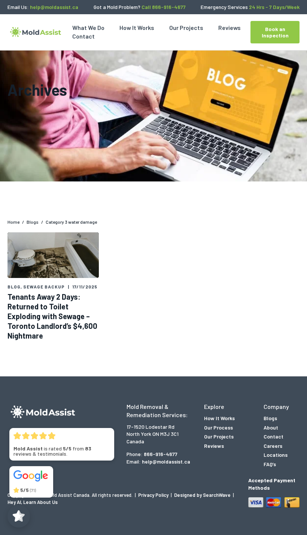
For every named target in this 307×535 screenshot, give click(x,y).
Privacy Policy (154, 495)
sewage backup (44, 286)
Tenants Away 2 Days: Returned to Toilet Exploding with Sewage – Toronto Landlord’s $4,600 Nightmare (52, 316)
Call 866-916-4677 (164, 7)
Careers (273, 446)
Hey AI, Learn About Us (32, 502)
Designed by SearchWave (203, 495)
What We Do (88, 27)
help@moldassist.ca (54, 7)
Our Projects (186, 27)
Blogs (270, 418)
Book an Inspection (275, 32)
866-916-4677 (160, 454)
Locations (276, 455)
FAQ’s (270, 464)
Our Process (218, 427)
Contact (83, 36)
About (271, 427)
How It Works (136, 27)
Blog (14, 286)
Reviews (229, 27)
